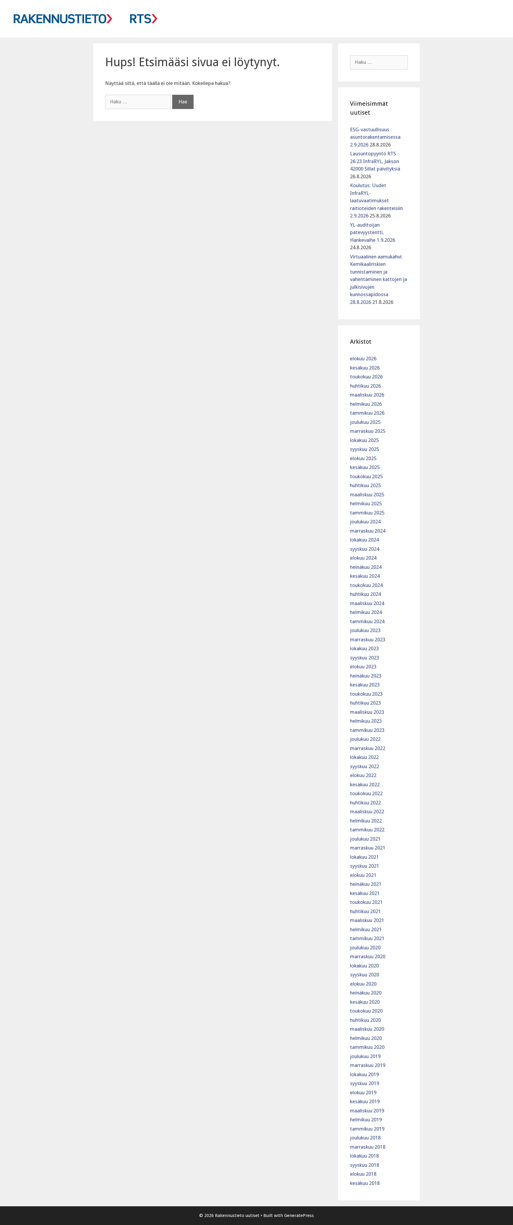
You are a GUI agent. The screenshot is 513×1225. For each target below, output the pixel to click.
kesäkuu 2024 (365, 576)
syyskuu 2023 (364, 658)
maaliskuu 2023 (367, 712)
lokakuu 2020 (364, 966)
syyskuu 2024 (364, 549)
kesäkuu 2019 (365, 1101)
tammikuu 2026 (367, 413)
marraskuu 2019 (367, 1065)
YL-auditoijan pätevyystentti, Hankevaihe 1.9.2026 (372, 232)
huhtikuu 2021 (365, 911)
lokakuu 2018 (364, 1156)
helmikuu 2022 (366, 821)
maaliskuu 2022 (367, 811)
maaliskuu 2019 (367, 1111)
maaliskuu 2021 (367, 920)
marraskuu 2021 (367, 848)
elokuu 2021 (363, 875)
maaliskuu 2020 (367, 1029)
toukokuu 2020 (366, 1011)
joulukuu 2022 (365, 739)
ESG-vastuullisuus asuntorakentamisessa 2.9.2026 (375, 137)
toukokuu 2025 (366, 476)
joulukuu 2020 (365, 948)
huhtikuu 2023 (365, 703)
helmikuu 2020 (366, 1038)
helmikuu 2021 (366, 929)
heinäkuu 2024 (365, 567)
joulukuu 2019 (365, 1056)
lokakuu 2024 (364, 540)
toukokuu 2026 (366, 377)
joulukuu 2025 (365, 422)
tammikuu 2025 (367, 513)
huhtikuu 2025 (365, 485)
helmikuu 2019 (366, 1120)
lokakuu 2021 (364, 857)
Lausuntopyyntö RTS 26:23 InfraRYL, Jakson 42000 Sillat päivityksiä (375, 161)
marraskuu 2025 (367, 431)
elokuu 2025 (363, 458)
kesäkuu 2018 (365, 1183)
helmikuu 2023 (366, 721)
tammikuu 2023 (367, 730)
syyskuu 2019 (364, 1083)
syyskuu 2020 (364, 975)
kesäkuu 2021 (365, 893)
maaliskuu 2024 (367, 603)
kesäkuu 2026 (365, 368)
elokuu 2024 (363, 558)
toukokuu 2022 (366, 793)
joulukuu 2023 (365, 630)
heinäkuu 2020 (365, 993)
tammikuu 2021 (367, 938)
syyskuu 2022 (364, 766)
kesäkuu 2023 (365, 685)
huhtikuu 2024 (365, 594)
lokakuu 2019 (364, 1074)
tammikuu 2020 (367, 1047)
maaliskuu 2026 (367, 395)
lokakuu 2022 (364, 757)
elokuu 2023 (363, 667)
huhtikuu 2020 (365, 1020)
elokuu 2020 (363, 984)
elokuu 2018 (363, 1174)
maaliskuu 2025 (367, 495)
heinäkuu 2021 (365, 884)
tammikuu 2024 (367, 621)
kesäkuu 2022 (365, 784)
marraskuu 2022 (367, 748)
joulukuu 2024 (365, 522)
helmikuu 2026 (366, 404)
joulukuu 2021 (365, 839)
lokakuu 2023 (364, 648)
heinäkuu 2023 (365, 676)
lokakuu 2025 (364, 440)
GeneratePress (299, 1215)
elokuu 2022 (363, 775)
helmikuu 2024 (366, 612)
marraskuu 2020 (367, 956)
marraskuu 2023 (367, 640)
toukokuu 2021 (366, 902)
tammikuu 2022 (367, 830)
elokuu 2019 (363, 1092)
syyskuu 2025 (364, 449)
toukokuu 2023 (366, 694)
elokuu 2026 (363, 358)
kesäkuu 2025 (365, 467)
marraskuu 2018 (367, 1147)
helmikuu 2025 (366, 503)
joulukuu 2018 (365, 1138)
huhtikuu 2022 (365, 803)
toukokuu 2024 (366, 585)
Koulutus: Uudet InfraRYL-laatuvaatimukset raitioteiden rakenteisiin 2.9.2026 (376, 200)
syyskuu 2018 (364, 1165)
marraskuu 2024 (367, 531)
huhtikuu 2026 (365, 386)
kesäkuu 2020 (365, 1002)
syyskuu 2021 (364, 866)
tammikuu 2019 (367, 1129)
